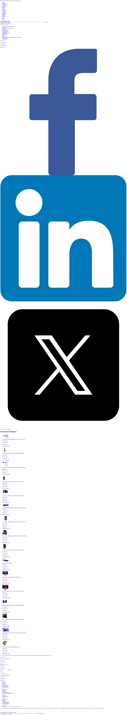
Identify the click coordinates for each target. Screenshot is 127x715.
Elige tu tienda (4, 440)
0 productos (2, 664)
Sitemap (3, 700)
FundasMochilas (3, 3)
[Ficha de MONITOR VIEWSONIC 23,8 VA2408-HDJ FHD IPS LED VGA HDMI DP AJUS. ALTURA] (5, 589)
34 (31, 655)
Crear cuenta (2, 676)
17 (14, 655)
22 (19, 655)
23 (20, 655)
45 (42, 655)
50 (47, 655)
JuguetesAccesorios (4, 12)
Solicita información (3, 45)
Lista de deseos (4, 687)
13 (10, 655)
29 (26, 655)
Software (3, 19)
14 (11, 655)
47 (44, 655)
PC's (3, 35)
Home (1, 429)
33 (30, 655)
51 (48, 655)
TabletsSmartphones (4, 15)
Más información (40, 713)
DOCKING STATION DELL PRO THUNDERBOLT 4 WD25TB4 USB (14, 507)
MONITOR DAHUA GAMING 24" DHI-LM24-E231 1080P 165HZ (13, 605)
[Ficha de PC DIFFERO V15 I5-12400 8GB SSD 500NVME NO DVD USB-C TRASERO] (4, 548)
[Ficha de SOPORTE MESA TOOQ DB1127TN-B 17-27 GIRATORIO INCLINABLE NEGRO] (4, 451)
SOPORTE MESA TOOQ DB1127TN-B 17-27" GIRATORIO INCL (13, 453)
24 (21, 655)
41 (38, 655)
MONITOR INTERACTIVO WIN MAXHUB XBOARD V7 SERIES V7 (14, 632)
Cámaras (3, 5)
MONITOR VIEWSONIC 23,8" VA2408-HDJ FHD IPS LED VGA (13, 591)
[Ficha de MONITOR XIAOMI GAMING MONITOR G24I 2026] (5, 575)
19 (16, 655)
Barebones (4, 27)
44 (41, 655)
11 (8, 655)
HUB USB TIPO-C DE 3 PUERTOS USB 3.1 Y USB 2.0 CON (12, 481)
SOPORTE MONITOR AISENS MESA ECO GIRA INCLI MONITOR (14, 467)
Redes (3, 18)
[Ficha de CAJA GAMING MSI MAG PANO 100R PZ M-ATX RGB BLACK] (4, 617)
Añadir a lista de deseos (6, 460)
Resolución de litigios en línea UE (7, 693)
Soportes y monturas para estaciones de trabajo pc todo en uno (12, 37)
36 (33, 655)
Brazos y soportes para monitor (7, 28)
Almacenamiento (5, 4)
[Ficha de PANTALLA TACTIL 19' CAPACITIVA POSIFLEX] (4, 645)
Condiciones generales (5, 702)
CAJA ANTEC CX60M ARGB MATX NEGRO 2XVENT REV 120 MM (14, 535)
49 (46, 655)
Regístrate (4, 682)
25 (22, 655)
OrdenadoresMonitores (4, 14)
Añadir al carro (4, 444)
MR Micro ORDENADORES (5, 21)
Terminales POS (4, 38)
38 (35, 655)
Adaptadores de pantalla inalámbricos (8, 26)
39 (36, 655)
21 (18, 655)
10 (7, 655)
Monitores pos (4, 33)
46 (43, 655)
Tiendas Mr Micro (5, 696)
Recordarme (3, 673)
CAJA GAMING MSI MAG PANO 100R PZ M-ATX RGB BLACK (13, 619)
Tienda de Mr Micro (5, 685)
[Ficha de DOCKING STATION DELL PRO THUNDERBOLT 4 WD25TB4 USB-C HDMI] (5, 506)
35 (32, 655)
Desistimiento (4, 691)
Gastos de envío (4, 689)
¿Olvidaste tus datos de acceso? (5, 675)
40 (37, 655)
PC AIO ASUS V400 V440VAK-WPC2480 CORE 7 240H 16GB (13, 495)
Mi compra (4, 684)
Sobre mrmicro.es (5, 699)
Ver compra (2, 666)
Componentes (4, 6)
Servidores (4, 36)
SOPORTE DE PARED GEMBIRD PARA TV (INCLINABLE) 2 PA (13, 439)
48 (45, 655)
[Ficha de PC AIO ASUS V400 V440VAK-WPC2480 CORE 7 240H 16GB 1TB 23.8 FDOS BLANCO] (5, 494)
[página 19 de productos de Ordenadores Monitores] (50, 655)
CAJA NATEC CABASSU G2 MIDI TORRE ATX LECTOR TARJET (13, 521)
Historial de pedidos (5, 686)
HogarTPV (3, 17)
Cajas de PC (4, 29)
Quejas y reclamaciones (6, 692)
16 (13, 655)
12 (9, 655)
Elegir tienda (2, 660)
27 (24, 655)
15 (12, 655)
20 (17, 655)
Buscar (47, 22)
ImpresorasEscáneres (4, 10)
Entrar (1, 671)
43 (40, 655)
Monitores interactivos (5, 32)
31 (28, 655)
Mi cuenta (4, 683)
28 (25, 655)
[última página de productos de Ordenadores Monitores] (51, 655)
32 (29, 655)
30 (27, 655)
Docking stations (5, 30)
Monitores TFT (4, 34)
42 (39, 655)
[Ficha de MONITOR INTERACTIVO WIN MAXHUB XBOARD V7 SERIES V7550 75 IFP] (5, 631)
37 (34, 655)
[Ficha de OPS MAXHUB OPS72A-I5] (5, 561)
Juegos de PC (4, 31)
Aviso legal (4, 701)
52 (49, 655)
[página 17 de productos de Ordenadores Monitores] (1, 655)
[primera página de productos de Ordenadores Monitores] (0, 655)
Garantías (3, 690)
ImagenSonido (3, 8)
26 (23, 655)
